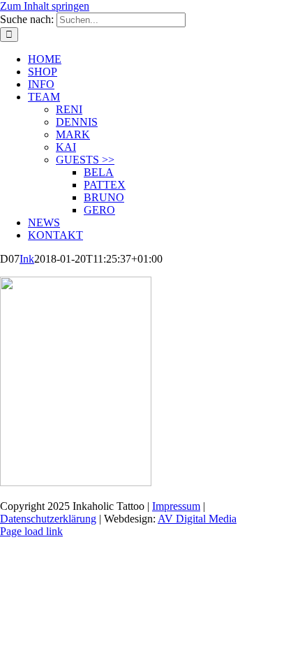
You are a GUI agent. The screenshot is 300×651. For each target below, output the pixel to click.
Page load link (31, 531)
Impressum (176, 506)
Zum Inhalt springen (44, 6)
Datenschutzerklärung (48, 519)
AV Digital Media (197, 519)
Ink (27, 259)
